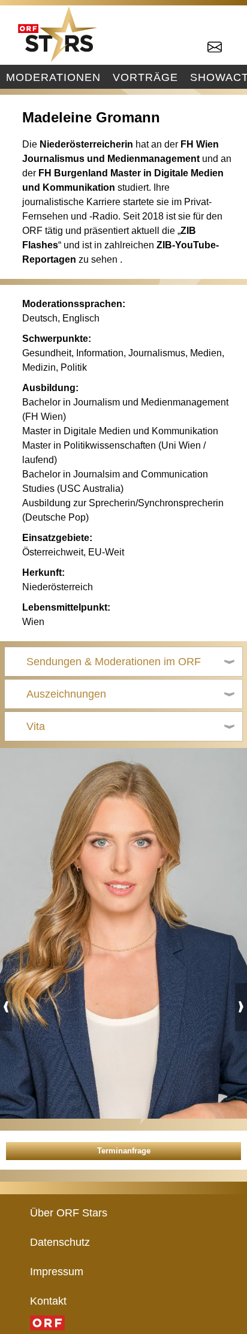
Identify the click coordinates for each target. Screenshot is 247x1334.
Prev (6, 1007)
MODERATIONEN (53, 77)
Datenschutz (60, 1242)
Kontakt (48, 1300)
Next (241, 1007)
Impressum (56, 1271)
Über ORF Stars (68, 1212)
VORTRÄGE (145, 77)
